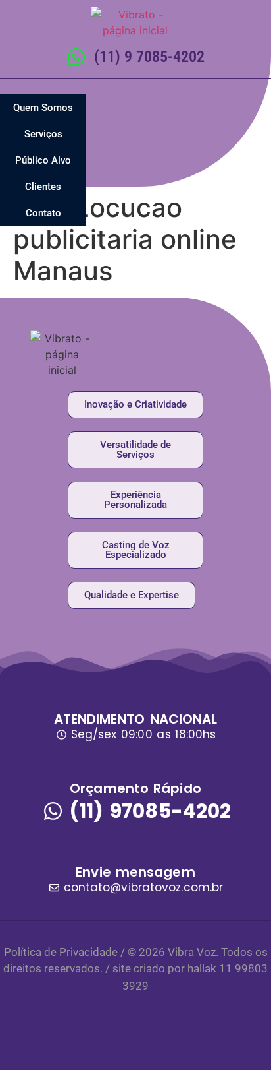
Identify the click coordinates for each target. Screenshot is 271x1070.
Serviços (43, 134)
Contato (43, 213)
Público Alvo (43, 160)
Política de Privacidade (61, 952)
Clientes (43, 187)
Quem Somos (43, 107)
